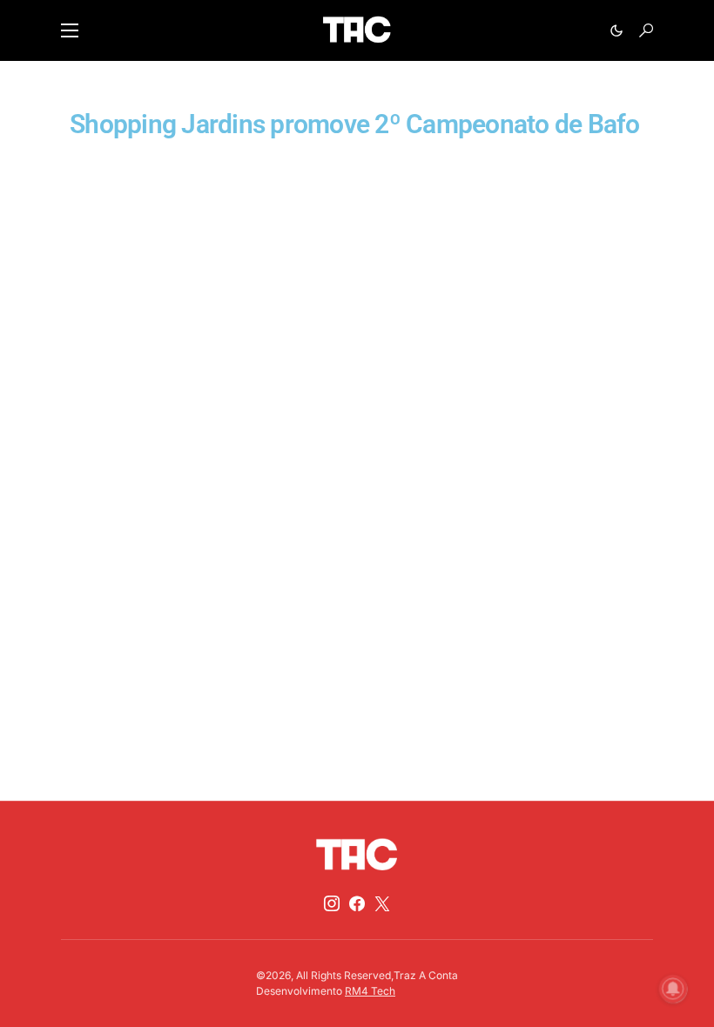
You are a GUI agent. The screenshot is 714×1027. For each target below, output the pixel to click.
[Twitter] (382, 903)
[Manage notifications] (673, 989)
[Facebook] (357, 903)
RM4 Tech (370, 990)
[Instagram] (332, 903)
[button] (69, 30)
